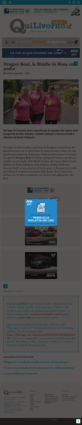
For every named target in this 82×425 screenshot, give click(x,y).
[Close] (57, 199)
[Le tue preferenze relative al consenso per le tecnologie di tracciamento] (78, 421)
